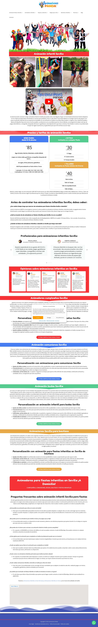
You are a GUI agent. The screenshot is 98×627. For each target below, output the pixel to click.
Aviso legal (57, 320)
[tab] (49, 206)
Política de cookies (42, 320)
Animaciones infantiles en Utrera (52, 580)
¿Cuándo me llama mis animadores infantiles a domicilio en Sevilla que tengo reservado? (36, 223)
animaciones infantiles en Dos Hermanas (33, 580)
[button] (64, 306)
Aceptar (38, 317)
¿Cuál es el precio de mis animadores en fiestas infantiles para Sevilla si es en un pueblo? (36, 215)
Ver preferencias (60, 317)
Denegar (49, 317)
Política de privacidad (50, 320)
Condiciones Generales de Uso (42, 624)
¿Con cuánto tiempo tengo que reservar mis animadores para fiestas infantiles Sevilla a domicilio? (38, 206)
